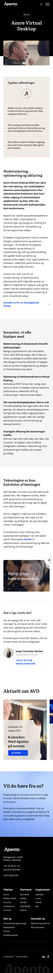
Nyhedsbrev (9, 927)
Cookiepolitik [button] (8, 956)
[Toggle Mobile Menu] (47, 4)
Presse (6, 931)
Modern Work (9, 898)
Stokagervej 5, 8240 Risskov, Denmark (13, 858)
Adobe (23, 898)
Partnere (26, 889)
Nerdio (28, 539)
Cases (38, 898)
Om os (7, 918)
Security (7, 902)
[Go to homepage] (10, 4)
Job (36, 906)
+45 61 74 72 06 (24, 660)
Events (38, 902)
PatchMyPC (25, 906)
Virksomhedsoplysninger (15, 923)
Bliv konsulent (37, 927)
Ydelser (8, 889)
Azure (6, 894)
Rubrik (23, 910)
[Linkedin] (43, 956)
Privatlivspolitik (10, 935)
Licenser (7, 910)
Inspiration (42, 889)
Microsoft (24, 894)
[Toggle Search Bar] (41, 4)
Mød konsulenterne (40, 923)
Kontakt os (38, 918)
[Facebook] (48, 956)
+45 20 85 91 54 (11, 865)
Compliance (9, 906)
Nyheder (39, 894)
